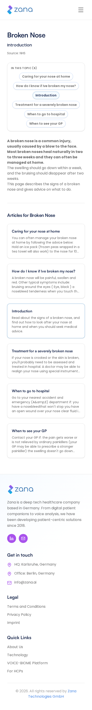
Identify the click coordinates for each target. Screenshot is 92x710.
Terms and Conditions (26, 606)
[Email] (23, 538)
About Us (15, 646)
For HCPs (15, 671)
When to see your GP (46, 123)
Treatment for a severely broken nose (46, 104)
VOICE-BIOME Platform (27, 663)
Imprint (13, 622)
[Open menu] (81, 10)
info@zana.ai (25, 582)
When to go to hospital (46, 114)
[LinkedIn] (11, 538)
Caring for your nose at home (46, 76)
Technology (17, 655)
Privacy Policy (19, 614)
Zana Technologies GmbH (52, 693)
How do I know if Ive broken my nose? (46, 86)
